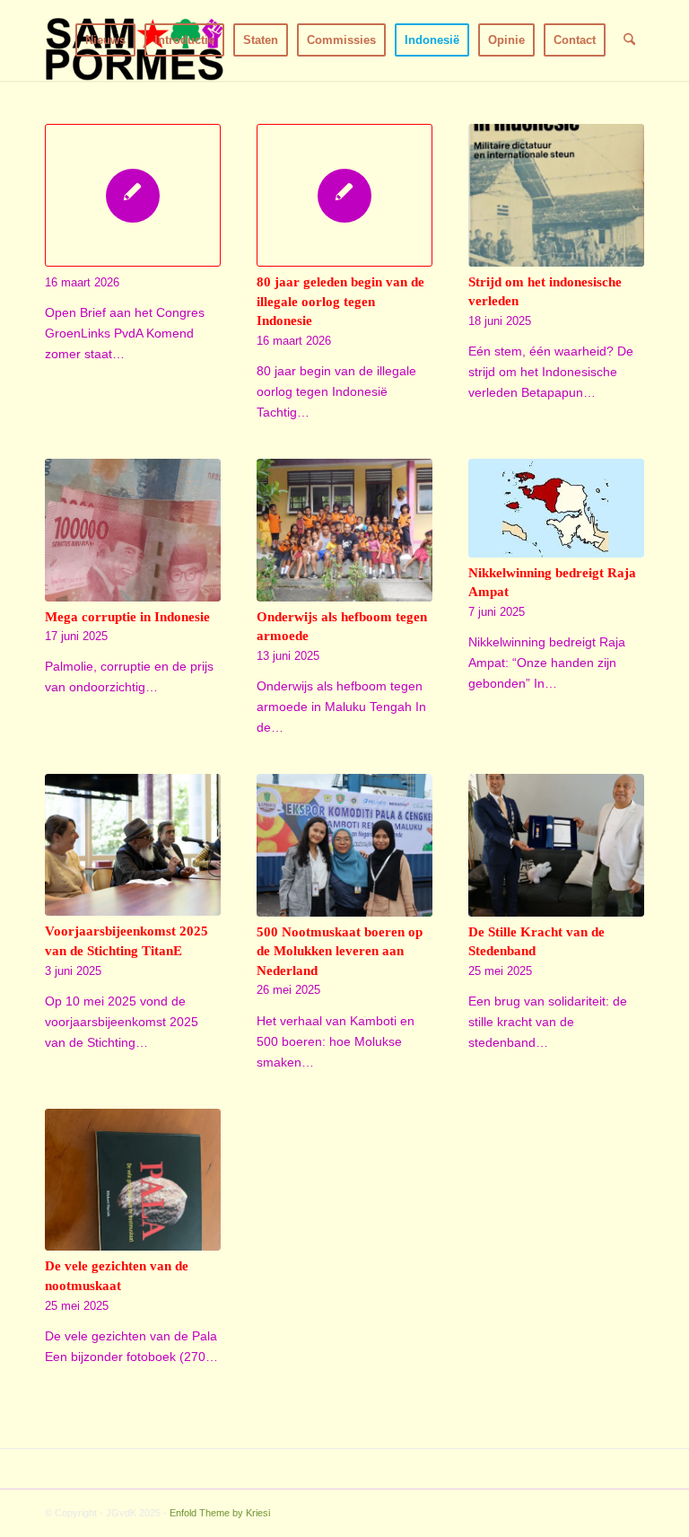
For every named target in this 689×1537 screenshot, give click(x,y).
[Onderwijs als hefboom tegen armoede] (344, 530)
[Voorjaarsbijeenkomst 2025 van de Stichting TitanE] (133, 845)
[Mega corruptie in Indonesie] (133, 530)
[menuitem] (105, 40)
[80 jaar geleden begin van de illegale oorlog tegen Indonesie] (344, 195)
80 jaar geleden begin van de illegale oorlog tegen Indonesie (340, 301)
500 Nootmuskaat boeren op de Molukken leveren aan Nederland (340, 951)
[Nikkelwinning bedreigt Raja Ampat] (556, 508)
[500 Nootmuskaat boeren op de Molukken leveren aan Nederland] (344, 845)
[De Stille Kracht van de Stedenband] (556, 845)
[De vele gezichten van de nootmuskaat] (133, 1180)
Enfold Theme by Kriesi (220, 1512)
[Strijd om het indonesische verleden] (556, 195)
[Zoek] (629, 40)
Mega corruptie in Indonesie (127, 616)
